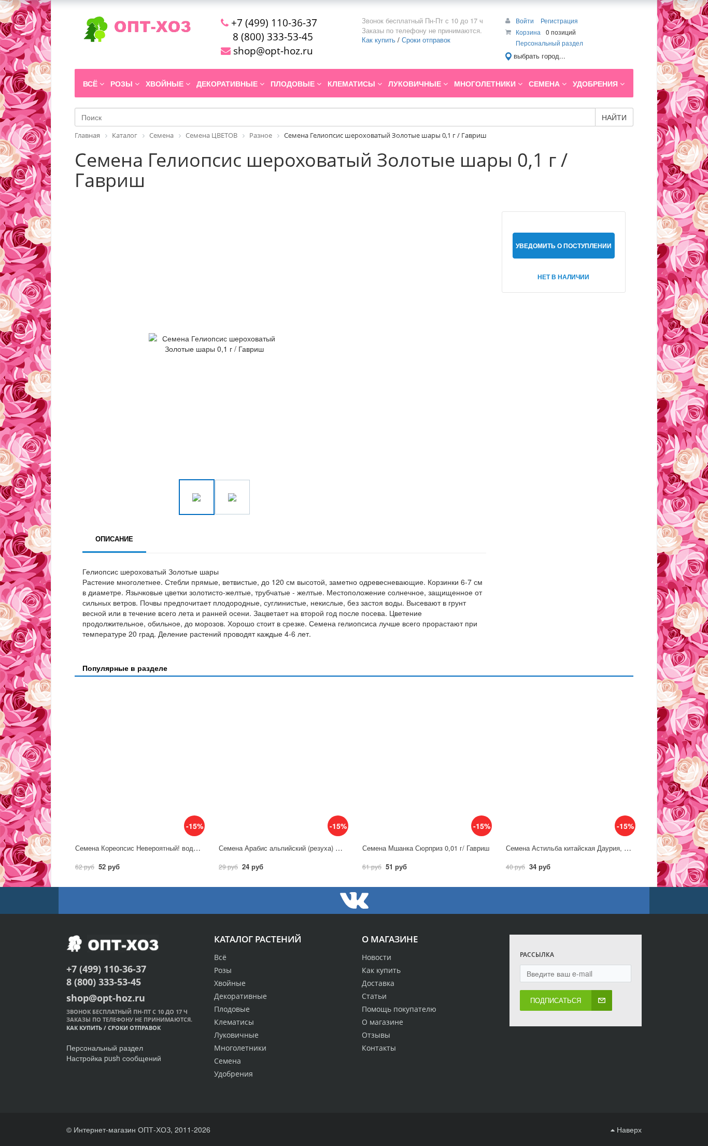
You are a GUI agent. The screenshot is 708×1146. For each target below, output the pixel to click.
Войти (525, 20)
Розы (223, 970)
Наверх (628, 1129)
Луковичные (236, 1035)
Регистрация (559, 20)
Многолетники (240, 1048)
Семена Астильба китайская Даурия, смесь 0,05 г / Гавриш (599, 848)
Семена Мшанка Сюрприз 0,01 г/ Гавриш (425, 848)
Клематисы (234, 1022)
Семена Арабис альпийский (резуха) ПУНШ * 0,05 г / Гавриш (313, 848)
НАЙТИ (614, 117)
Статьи (374, 996)
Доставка (378, 983)
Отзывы (376, 1035)
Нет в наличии (563, 276)
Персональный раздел (549, 42)
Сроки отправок (426, 40)
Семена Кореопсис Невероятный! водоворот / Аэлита (159, 848)
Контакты (379, 1048)
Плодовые (232, 1009)
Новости (376, 957)
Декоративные (240, 996)
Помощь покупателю (399, 1009)
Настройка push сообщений (113, 1058)
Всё (220, 957)
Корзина (528, 31)
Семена (227, 1061)
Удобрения (233, 1074)
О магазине (382, 1022)
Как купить (378, 40)
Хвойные (230, 983)
